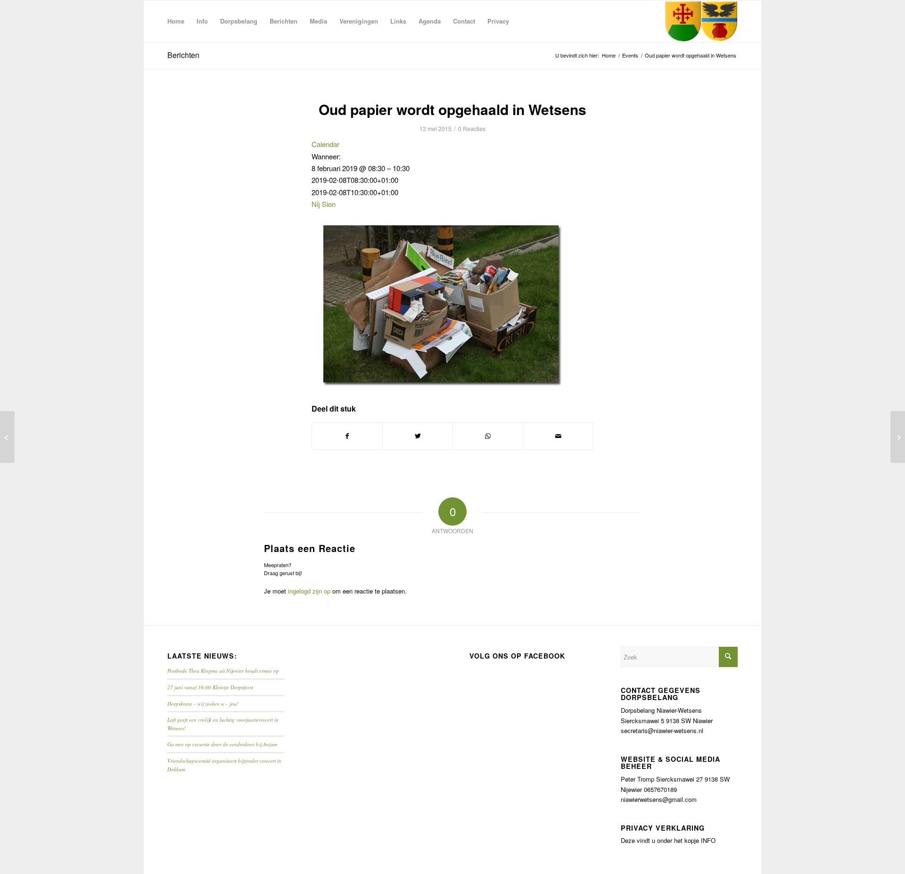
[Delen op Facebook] (347, 436)
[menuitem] (175, 21)
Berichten (183, 54)
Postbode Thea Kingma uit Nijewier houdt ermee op (223, 670)
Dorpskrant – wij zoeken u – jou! (203, 703)
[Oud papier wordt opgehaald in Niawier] (7, 437)
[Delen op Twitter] (417, 436)
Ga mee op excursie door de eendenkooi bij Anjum (222, 744)
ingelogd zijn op (309, 590)
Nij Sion (324, 204)
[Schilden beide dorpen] (701, 21)
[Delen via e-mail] (558, 436)
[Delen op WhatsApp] (488, 436)
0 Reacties (471, 128)
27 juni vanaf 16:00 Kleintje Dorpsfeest (210, 687)
